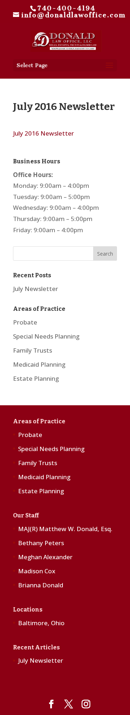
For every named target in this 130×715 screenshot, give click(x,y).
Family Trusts (32, 350)
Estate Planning (36, 378)
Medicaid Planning (39, 364)
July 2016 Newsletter (43, 133)
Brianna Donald (40, 585)
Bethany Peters (41, 543)
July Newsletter (35, 288)
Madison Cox (36, 571)
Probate (25, 322)
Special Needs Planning (46, 336)
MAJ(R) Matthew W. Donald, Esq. (65, 529)
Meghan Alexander (45, 557)
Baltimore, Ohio (41, 623)
